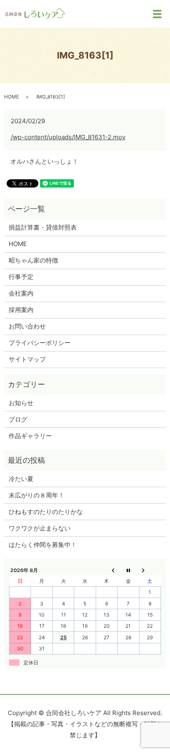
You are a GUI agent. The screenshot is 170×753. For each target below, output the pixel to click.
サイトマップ (27, 359)
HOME (11, 97)
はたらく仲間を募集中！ (43, 545)
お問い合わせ (27, 326)
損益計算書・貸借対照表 (43, 227)
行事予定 (21, 277)
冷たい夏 (21, 479)
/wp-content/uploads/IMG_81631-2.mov (68, 137)
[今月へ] (128, 570)
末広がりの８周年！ (36, 495)
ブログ (18, 419)
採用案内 (21, 310)
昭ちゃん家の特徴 (33, 260)
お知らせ (21, 403)
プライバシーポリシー (40, 343)
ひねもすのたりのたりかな (46, 512)
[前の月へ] (106, 570)
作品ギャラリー (30, 436)
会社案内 (21, 293)
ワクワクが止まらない (40, 528)
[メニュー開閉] (157, 14)
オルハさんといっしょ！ (44, 161)
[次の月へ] (150, 570)
